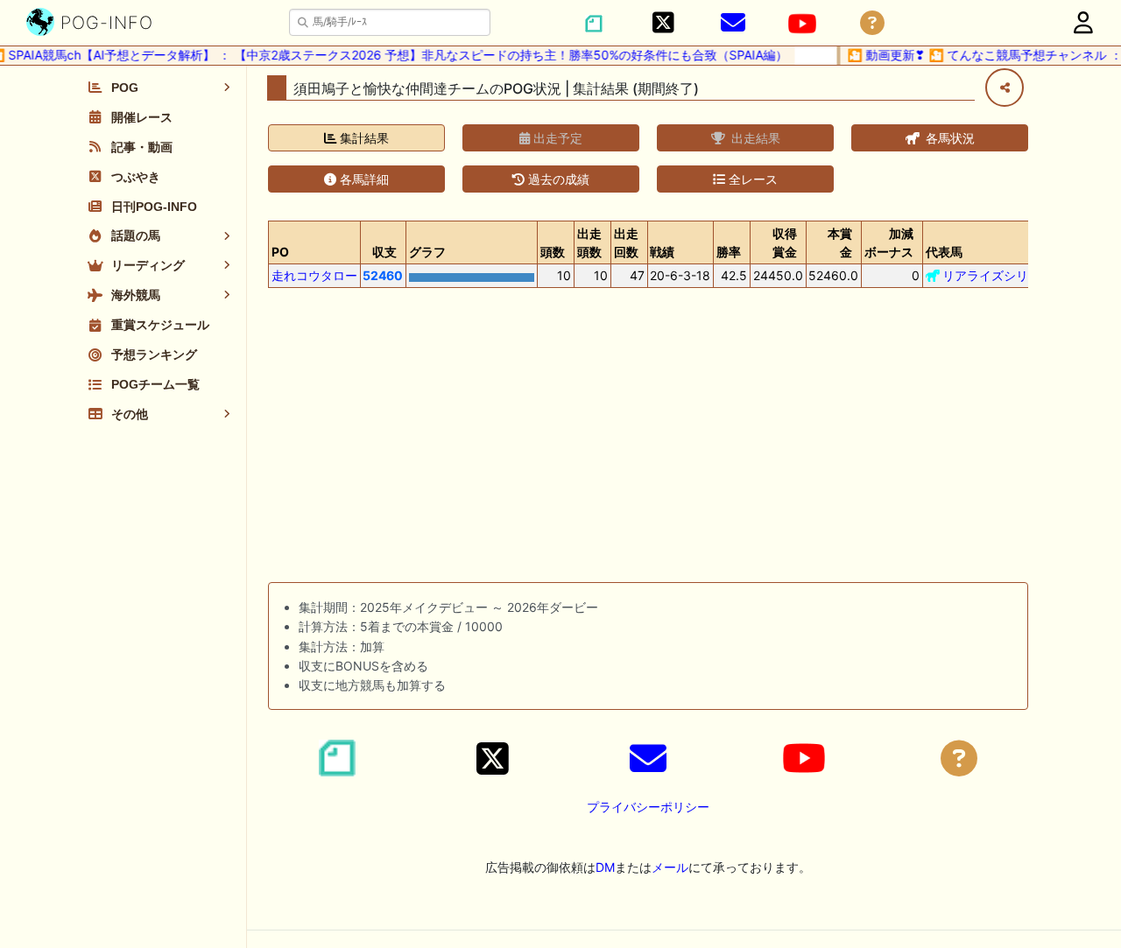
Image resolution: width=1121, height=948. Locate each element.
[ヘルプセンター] (872, 23)
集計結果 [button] (362, 137)
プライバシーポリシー (648, 806)
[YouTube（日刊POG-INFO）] (802, 24)
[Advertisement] (648, 438)
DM (605, 867)
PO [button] (280, 251)
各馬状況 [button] (948, 137)
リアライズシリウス (997, 275)
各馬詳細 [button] (362, 179)
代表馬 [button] (944, 251)
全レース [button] (751, 179)
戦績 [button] (662, 251)
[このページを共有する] (1004, 87)
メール (670, 867)
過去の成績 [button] (557, 179)
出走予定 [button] (556, 137)
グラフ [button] (427, 251)
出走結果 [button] (754, 137)
